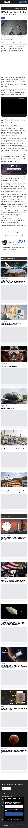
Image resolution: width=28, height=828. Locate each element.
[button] (25, 2)
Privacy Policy (15, 818)
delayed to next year (19, 212)
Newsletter (24, 42)
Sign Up (14, 813)
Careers (3, 816)
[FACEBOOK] (19, 241)
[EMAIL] (21, 242)
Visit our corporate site (19, 784)
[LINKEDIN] (24, 241)
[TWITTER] (21, 241)
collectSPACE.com (15, 225)
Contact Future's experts (7, 796)
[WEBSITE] (19, 242)
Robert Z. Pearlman (11, 17)
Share (4, 42)
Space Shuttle (9, 5)
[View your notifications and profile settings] (23, 2)
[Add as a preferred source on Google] (6, 788)
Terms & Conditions (10, 819)
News (3, 18)
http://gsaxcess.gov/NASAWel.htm (11, 191)
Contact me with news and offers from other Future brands (13, 810)
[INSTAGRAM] (22, 241)
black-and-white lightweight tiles (12, 79)
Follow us (16, 42)
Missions (3, 5)
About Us (3, 793)
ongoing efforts (14, 194)
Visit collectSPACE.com (7, 219)
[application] (14, 106)
